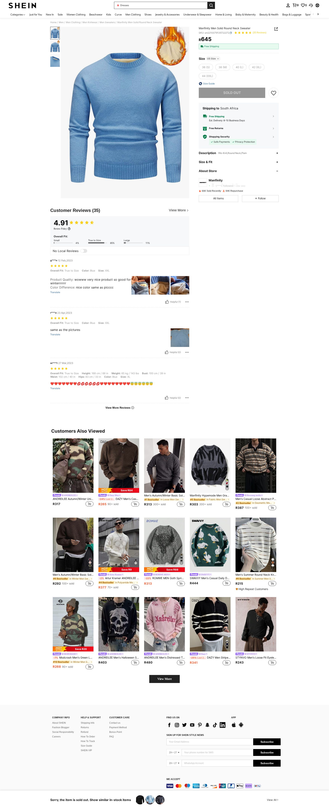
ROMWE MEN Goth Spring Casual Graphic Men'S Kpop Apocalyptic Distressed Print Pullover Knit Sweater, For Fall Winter (165, 578)
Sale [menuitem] (60, 14)
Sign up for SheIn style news (185, 735)
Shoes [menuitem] (148, 14)
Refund (84, 732)
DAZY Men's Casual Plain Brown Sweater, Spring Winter (119, 498)
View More (164, 678)
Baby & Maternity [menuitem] (246, 14)
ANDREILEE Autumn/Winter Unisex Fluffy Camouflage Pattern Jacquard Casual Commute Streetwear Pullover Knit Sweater (73, 498)
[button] (311, 5)
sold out (232, 93)
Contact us (114, 723)
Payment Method (118, 727)
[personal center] (288, 5)
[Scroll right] (318, 14)
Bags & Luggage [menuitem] (291, 14)
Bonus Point (115, 732)
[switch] (83, 251)
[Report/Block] (187, 302)
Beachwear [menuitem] (95, 14)
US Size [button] (211, 58)
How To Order (88, 736)
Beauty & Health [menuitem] (269, 14)
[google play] (241, 726)
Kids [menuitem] (108, 14)
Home (53, 22)
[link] (295, 5)
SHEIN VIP (86, 750)
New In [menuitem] (50, 14)
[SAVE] (273, 93)
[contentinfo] (223, 786)
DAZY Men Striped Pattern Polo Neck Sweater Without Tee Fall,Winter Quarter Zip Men (210, 657)
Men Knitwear (89, 22)
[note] (118, 490)
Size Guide (86, 745)
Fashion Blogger (60, 727)
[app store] (233, 726)
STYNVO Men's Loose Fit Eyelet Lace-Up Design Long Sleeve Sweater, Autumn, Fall (256, 657)
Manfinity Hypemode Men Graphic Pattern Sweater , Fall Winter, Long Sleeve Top (210, 495)
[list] (196, 725)
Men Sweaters (107, 22)
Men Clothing (73, 22)
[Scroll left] (313, 14)
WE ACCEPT (173, 779)
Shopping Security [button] (219, 136)
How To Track (88, 741)
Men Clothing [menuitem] (133, 14)
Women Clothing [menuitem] (75, 14)
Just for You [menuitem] (35, 14)
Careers (56, 736)
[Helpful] (167, 302)
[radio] (206, 67)
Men (61, 22)
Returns (85, 727)
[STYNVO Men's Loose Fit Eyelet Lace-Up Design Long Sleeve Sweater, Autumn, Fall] (256, 624)
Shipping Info (87, 723)
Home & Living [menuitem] (223, 14)
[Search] (211, 5)
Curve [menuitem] (118, 14)
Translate (55, 292)
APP (233, 717)
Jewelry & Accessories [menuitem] (167, 14)
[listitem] (73, 475)
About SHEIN (59, 723)
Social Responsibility (63, 732)
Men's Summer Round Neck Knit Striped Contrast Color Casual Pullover (256, 574)
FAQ (111, 736)
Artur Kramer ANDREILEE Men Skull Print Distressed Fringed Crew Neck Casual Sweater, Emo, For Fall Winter (119, 578)
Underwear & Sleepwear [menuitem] (197, 14)
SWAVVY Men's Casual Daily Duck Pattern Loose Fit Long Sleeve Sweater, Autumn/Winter (210, 578)
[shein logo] (22, 5)
